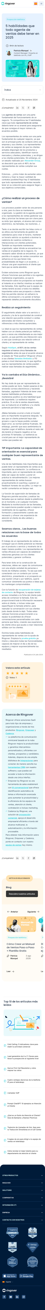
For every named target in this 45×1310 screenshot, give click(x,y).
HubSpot (12, 347)
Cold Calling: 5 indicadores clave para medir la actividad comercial (22, 1045)
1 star (8, 673)
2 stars (13, 673)
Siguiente (31, 911)
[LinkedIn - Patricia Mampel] (30, 50)
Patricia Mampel (21, 50)
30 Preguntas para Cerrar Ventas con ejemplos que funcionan (21, 947)
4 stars (22, 673)
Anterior (14, 911)
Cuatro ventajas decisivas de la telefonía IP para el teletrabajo (23, 1081)
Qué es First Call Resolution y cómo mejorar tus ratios (21, 1069)
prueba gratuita (29, 638)
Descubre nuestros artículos (22, 894)
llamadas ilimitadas (23, 358)
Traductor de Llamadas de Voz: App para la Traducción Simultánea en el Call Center (24, 1128)
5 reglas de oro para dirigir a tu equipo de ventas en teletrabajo (24, 1140)
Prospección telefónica (16, 19)
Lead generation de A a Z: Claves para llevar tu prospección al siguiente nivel (23, 1057)
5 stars (27, 673)
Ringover (20, 730)
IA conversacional (20, 787)
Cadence (10, 733)
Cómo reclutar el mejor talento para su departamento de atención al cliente (22, 1152)
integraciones (26, 760)
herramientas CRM (16, 767)
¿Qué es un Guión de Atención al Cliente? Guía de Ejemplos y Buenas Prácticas (23, 1116)
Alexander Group (32, 160)
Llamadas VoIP (13, 1093)
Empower (29, 730)
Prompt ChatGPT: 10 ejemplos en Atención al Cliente (24, 1104)
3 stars (17, 673)
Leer (9, 971)
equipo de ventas (13, 845)
